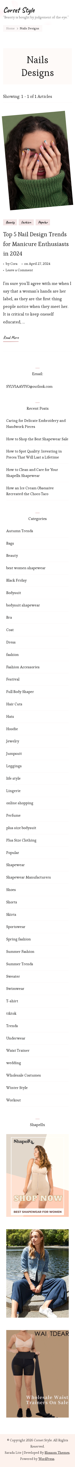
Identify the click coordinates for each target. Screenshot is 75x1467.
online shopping (19, 803)
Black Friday (16, 580)
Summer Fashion (20, 951)
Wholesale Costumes (23, 1075)
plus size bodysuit (21, 827)
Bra (9, 617)
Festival (12, 679)
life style (13, 778)
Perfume (13, 815)
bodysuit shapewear (23, 605)
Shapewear (15, 864)
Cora (14, 263)
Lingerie (13, 790)
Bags (10, 543)
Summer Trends (19, 964)
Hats (10, 716)
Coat (10, 629)
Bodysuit (13, 592)
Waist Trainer (18, 1050)
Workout (13, 1100)
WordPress (46, 1459)
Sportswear (15, 926)
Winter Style (17, 1087)
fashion (26, 222)
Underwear (15, 1038)
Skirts (11, 914)
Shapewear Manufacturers (28, 877)
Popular (43, 222)
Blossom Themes (57, 1452)
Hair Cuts (14, 704)
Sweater (13, 976)
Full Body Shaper (20, 691)
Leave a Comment (19, 270)
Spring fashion (18, 939)
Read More (11, 337)
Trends (12, 1025)
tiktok (11, 1013)
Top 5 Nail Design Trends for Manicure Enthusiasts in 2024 (36, 243)
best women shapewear (26, 567)
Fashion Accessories (23, 667)
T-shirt (12, 1001)
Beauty (10, 222)
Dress (11, 642)
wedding (13, 1062)
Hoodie (12, 728)
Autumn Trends (19, 530)
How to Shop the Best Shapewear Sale (37, 439)
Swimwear (15, 988)
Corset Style (18, 10)
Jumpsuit (14, 753)
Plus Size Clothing (21, 840)
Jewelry (12, 741)
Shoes (11, 889)
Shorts (11, 902)
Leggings (14, 766)
